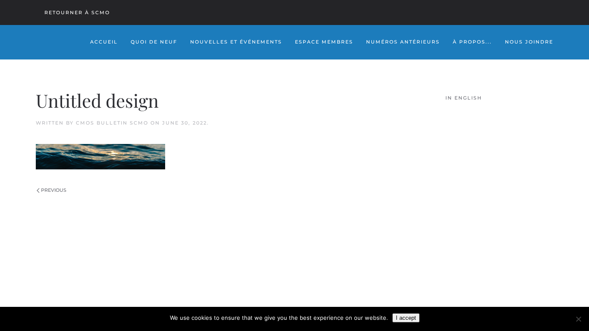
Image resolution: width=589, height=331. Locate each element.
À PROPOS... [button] (472, 42)
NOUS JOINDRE (529, 42)
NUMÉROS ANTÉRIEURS (403, 42)
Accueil (104, 42)
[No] (578, 319)
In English (463, 98)
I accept (406, 318)
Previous (53, 190)
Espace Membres (324, 42)
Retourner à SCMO (77, 12)
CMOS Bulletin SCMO (112, 123)
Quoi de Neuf (154, 42)
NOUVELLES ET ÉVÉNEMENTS (236, 42)
